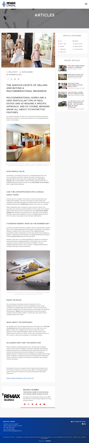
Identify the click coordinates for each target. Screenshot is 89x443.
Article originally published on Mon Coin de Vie (20, 378)
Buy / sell (63, 43)
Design (62, 46)
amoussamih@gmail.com (14, 430)
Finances (63, 49)
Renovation (78, 46)
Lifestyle (63, 52)
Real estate (12, 72)
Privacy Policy (68, 437)
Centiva (47, 440)
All (61, 41)
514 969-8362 (10, 429)
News (76, 41)
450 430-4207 (10, 427)
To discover (78, 49)
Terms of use (76, 437)
